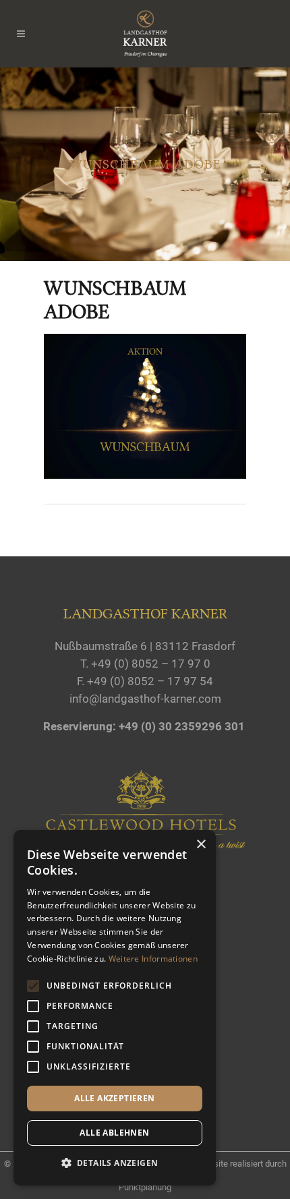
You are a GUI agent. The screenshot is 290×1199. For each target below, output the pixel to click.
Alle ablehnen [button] (114, 1132)
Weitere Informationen (153, 958)
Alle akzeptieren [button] (114, 1098)
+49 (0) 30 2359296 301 (182, 726)
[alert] (114, 1008)
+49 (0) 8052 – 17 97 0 (150, 663)
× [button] (201, 845)
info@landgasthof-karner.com (145, 698)
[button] (114, 1163)
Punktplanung (145, 1187)
